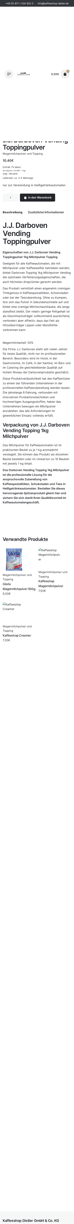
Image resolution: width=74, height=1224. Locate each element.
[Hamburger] (8, 74)
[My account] (44, 74)
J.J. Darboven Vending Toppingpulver (36, 1208)
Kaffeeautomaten (37, 263)
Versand (13, 173)
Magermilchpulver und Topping (36, 1212)
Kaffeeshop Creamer (17, 635)
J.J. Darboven (38, 252)
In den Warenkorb (40, 197)
